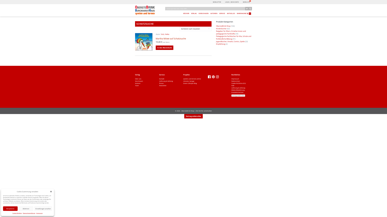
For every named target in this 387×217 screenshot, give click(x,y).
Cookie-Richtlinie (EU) (238, 83)
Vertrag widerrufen (238, 96)
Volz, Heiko (165, 34)
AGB (232, 85)
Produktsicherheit (237, 92)
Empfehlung (220, 44)
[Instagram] (217, 76)
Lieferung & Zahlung (166, 81)
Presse (161, 83)
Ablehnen (26, 209)
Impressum (39, 213)
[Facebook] (209, 76)
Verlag (194, 13)
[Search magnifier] (250, 8)
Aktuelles (231, 13)
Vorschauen (204, 13)
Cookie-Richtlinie (17, 213)
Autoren (213, 13)
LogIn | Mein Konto (232, 2)
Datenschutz (235, 81)
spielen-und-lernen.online (192, 79)
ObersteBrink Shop (223, 26)
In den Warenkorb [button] (164, 48)
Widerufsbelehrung (238, 90)
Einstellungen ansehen (43, 209)
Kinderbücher (221, 29)
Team (137, 85)
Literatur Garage (188, 81)
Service (222, 13)
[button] (51, 192)
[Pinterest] (213, 76)
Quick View (144, 48)
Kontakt (161, 79)
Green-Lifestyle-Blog (190, 83)
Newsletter (217, 2)
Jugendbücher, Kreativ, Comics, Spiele (230, 41)
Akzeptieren (10, 209)
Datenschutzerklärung (29, 213)
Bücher (186, 13)
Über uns (138, 79)
